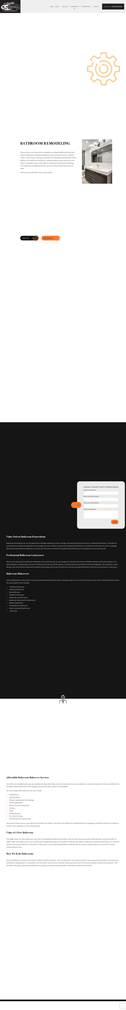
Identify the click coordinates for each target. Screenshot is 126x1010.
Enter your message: (88, 509)
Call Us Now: (113, 6)
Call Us (26, 238)
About (57, 6)
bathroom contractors (94, 546)
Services (65, 6)
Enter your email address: (89, 503)
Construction (85, 6)
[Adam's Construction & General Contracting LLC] (10, 7)
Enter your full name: (88, 490)
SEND (113, 522)
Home (51, 6)
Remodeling (74, 6)
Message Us (48, 238)
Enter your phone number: (90, 496)
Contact (96, 6)
